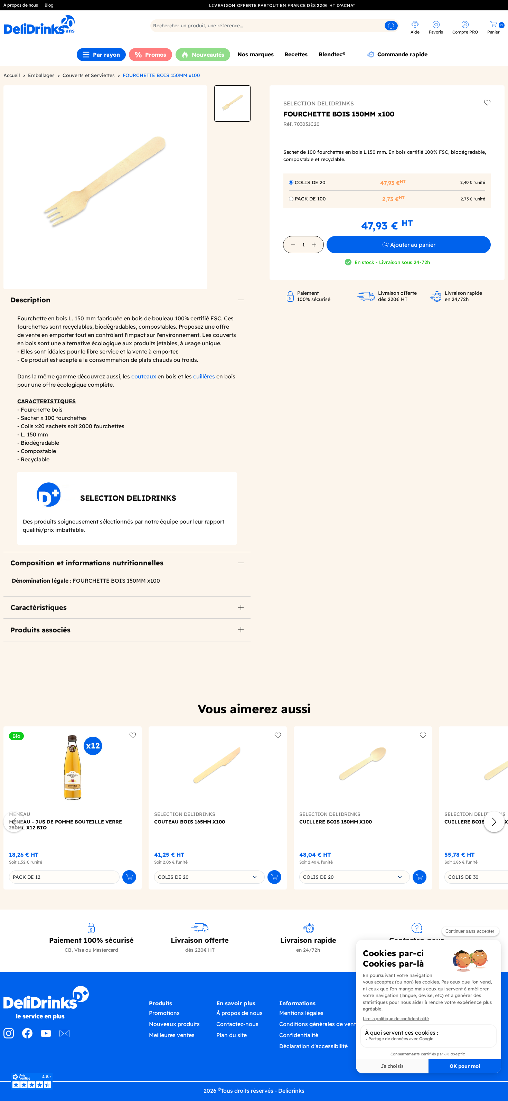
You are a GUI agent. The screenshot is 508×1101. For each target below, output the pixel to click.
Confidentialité (298, 1035)
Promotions (164, 1012)
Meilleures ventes (172, 1035)
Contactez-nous (237, 1023)
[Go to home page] (63, 1003)
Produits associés (40, 629)
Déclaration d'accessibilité (313, 1046)
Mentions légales (301, 1012)
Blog (49, 5)
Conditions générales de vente (319, 1023)
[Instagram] (8, 1036)
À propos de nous (20, 5)
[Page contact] (64, 1036)
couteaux (143, 376)
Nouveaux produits (174, 1023)
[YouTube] (46, 1036)
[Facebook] (27, 1036)
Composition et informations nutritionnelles (86, 562)
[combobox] (209, 877)
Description (30, 299)
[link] (65, 24)
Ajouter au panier (412, 244)
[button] (293, 244)
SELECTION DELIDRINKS (318, 103)
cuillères (204, 376)
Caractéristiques (38, 607)
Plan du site (231, 1035)
